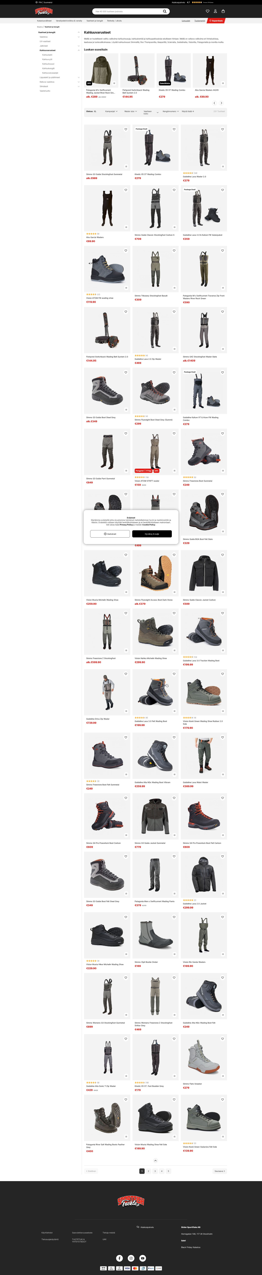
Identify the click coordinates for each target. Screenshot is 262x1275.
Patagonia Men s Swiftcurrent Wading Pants (155, 901)
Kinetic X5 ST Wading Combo (172, 90)
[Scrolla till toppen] (155, 1160)
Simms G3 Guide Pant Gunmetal (100, 478)
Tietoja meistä (109, 1232)
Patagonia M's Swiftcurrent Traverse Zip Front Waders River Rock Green (203, 297)
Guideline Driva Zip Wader (97, 719)
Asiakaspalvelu (178, 2)
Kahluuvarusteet (48, 50)
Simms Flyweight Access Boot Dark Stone (153, 600)
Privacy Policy (126, 524)
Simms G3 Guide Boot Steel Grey (101, 417)
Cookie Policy (148, 524)
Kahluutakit (47, 55)
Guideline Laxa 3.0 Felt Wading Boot (151, 721)
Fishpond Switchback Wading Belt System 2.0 (136, 91)
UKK (104, 1239)
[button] (206, 2)
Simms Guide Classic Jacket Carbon (199, 600)
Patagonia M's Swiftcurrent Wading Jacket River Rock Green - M (101, 91)
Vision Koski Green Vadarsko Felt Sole (200, 1147)
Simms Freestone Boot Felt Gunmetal (102, 784)
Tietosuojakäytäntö (50, 1239)
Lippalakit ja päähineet (50, 77)
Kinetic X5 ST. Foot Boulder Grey (149, 1086)
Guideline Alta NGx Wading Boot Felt (199, 1023)
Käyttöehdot (47, 1232)
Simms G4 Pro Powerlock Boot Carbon (103, 843)
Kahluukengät (48, 68)
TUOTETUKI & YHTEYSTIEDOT (79, 1240)
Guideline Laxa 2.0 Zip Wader (148, 359)
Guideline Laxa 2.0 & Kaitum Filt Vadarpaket (202, 235)
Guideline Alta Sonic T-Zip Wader (101, 1086)
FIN (45, 2)
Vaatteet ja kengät (95, 21)
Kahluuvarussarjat (50, 73)
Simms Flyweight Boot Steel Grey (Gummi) (153, 420)
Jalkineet (44, 46)
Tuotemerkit (199, 21)
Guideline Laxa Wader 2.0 (194, 176)
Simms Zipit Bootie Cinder (146, 962)
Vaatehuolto (45, 91)
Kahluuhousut (48, 64)
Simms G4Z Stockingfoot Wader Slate (200, 356)
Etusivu (40, 27)
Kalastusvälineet (44, 21)
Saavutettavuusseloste (82, 1232)
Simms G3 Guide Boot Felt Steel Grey (102, 901)
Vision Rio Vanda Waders (194, 962)
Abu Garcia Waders (95, 237)
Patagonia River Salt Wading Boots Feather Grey (105, 1145)
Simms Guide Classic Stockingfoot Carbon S (154, 235)
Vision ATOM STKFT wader (147, 481)
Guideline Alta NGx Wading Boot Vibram (152, 782)
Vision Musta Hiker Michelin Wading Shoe (104, 964)
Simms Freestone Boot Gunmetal (197, 481)
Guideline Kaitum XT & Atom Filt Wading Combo (200, 418)
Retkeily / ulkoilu (114, 21)
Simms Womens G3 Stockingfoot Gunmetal (105, 1023)
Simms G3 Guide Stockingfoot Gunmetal (104, 174)
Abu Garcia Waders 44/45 (207, 90)
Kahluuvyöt (47, 59)
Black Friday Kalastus (190, 1247)
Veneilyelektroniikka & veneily (69, 21)
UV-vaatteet (45, 41)
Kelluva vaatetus (47, 82)
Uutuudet (186, 21)
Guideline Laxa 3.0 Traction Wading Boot (201, 660)
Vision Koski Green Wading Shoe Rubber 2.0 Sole (203, 722)
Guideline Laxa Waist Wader (195, 782)
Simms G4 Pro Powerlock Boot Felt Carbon (202, 843)
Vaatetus (43, 37)
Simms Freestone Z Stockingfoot (101, 658)
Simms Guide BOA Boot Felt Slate (198, 539)
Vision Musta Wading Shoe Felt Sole (151, 1144)
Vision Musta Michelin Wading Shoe (102, 600)
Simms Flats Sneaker (192, 1084)
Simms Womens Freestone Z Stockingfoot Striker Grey (153, 1024)
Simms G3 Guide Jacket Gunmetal (150, 843)
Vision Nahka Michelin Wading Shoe (151, 658)
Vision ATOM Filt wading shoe (99, 298)
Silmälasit (44, 86)
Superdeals (217, 21)
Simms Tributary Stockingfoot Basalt (151, 295)
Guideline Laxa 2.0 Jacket (194, 903)
